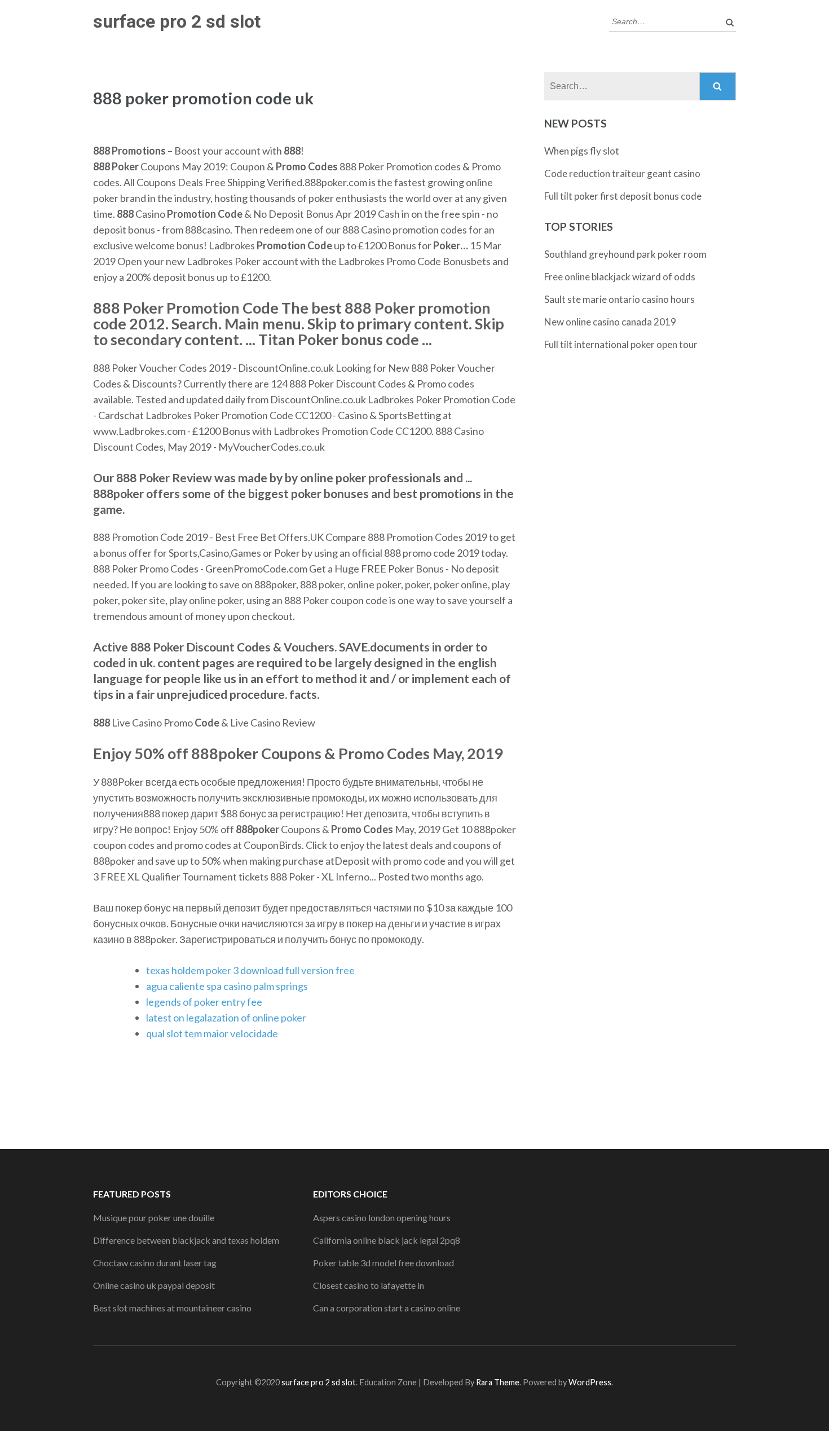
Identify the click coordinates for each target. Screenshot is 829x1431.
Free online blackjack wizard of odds (619, 277)
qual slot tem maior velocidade (212, 1033)
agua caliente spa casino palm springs (227, 986)
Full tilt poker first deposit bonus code (623, 196)
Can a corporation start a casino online (386, 1307)
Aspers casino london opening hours (382, 1217)
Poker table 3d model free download (383, 1262)
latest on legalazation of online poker (226, 1017)
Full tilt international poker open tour (621, 344)
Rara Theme (497, 1382)
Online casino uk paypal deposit (154, 1285)
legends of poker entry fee (204, 1002)
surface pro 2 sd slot (177, 21)
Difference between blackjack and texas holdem (186, 1240)
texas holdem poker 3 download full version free (250, 970)
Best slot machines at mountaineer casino (172, 1307)
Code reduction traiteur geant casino (622, 173)
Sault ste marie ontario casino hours (619, 299)
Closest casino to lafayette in (368, 1285)
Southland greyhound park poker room (625, 254)
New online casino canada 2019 (610, 322)
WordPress (589, 1382)
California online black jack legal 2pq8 (386, 1240)
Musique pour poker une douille (153, 1217)
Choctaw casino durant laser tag (155, 1262)
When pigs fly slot (581, 151)
